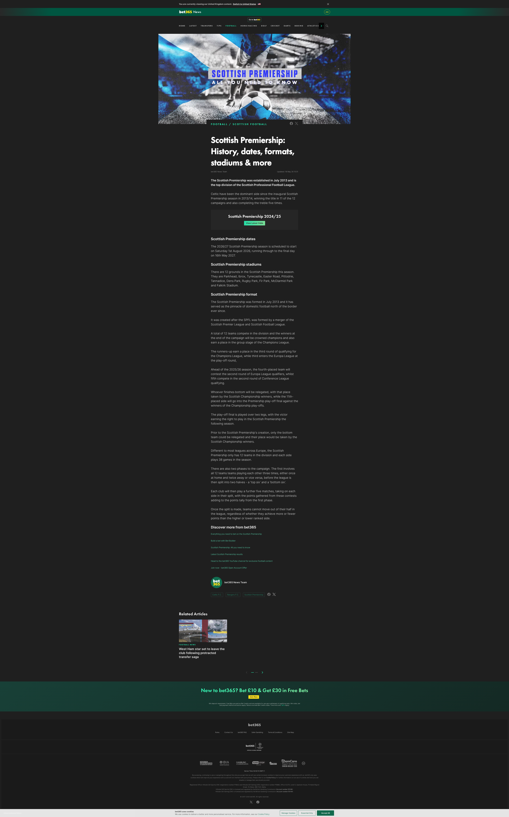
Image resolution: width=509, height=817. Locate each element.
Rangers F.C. (233, 594)
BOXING (299, 26)
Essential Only (307, 813)
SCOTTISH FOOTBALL (250, 124)
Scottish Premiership (253, 594)
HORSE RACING (249, 26)
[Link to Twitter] (296, 125)
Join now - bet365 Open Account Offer (229, 568)
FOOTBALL (231, 26)
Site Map (290, 732)
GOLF (264, 26)
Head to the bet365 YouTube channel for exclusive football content (242, 561)
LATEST (193, 26)
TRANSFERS (207, 26)
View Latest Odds (254, 223)
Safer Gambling (257, 732)
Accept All (325, 813)
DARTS (287, 26)
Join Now (254, 697)
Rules (217, 732)
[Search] (327, 26)
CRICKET (275, 26)
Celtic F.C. (217, 594)
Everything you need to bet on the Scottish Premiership (236, 534)
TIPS (219, 26)
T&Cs (283, 705)
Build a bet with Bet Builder (223, 540)
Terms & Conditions (275, 732)
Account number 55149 (285, 791)
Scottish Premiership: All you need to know (230, 547)
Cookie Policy (263, 814)
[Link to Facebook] (291, 125)
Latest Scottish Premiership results (227, 554)
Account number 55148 (284, 789)
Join (327, 12)
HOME (182, 26)
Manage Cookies (288, 813)
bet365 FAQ (242, 732)
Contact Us (228, 732)
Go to (251, 19)
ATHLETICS (313, 26)
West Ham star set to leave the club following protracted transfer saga (202, 653)
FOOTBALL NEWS (187, 645)
